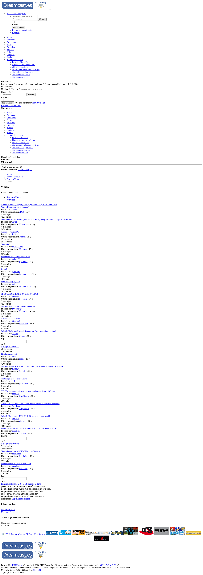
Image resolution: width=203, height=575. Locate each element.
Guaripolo (16, 321)
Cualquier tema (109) (10, 204)
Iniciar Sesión (18, 27)
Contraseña (7, 92)
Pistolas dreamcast (9, 354)
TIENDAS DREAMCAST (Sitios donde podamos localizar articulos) (30, 404)
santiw (15, 333)
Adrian (15, 381)
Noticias (10, 49)
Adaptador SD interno (10, 319)
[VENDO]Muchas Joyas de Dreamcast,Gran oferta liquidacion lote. (30, 331)
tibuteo (22, 336)
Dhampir (23, 249)
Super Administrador (21, 499)
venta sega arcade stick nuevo (14, 379)
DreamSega (24, 224)
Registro (15, 32)
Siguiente (8, 346)
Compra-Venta (13, 179)
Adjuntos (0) (25, 204)
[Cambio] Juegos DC (10, 232)
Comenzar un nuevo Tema (23, 64)
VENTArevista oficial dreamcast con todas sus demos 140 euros (28, 391)
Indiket (15, 234)
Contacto (11, 54)
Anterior (12, 484)
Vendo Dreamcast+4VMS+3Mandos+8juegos (20, 451)
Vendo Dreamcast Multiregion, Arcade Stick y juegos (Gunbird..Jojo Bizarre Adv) (36, 219)
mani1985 (23, 323)
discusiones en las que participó (25, 69)
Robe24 (15, 369)
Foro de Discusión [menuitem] (20, 62)
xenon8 (15, 393)
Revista (10, 57)
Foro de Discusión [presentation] (15, 59)
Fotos (9, 44)
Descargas (11, 42)
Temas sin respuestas (21, 74)
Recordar (16, 24)
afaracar (15, 418)
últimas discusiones (20, 67)
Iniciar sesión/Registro (16, 13)
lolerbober (16, 453)
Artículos (11, 47)
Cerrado (4, 269)
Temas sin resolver (20, 77)
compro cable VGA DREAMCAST (16, 464)
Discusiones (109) (49, 204)
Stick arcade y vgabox (10, 281)
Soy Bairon (24, 396)
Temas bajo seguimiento (22, 72)
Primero (4, 484)
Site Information (8, 509)
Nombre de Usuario (10, 89)
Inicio (9, 37)
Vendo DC (5, 244)
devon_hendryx (25, 169)
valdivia (22, 433)
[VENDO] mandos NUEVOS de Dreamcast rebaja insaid (25, 416)
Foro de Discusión (15, 135)
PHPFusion (17, 565)
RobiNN (37, 570)
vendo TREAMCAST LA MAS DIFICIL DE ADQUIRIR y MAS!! (29, 428)
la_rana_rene (17, 246)
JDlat (14, 209)
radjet (14, 284)
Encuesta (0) (36, 204)
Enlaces (10, 52)
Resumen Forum (14, 197)
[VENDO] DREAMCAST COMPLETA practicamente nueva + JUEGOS (32, 366)
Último (16, 346)
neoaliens (16, 296)
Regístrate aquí (38, 103)
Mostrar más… (7, 512)
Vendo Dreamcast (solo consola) (15, 207)
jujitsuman (23, 384)
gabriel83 (16, 259)
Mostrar (42, 19)
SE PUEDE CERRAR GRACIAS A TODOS (19, 294)
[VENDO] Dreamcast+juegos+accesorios (18, 306)
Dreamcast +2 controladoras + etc (15, 257)
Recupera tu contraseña (22, 30)
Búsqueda (11, 39)
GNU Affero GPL (108, 565)
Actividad (11, 200)
